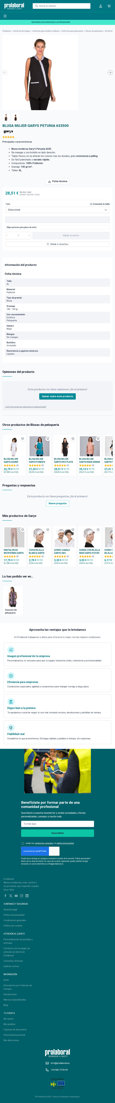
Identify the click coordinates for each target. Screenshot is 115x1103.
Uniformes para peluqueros (72, 31)
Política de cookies (13, 925)
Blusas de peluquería (94, 31)
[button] (6, 117)
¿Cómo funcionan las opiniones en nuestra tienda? (25, 407)
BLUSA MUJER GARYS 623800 (11, 460)
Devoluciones (10, 994)
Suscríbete (57, 833)
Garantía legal (10, 909)
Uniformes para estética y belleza (45, 31)
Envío (6, 980)
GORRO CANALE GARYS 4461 (62, 551)
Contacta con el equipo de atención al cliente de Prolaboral (17, 952)
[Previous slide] (4, 72)
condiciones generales (44, 843)
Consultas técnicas (13, 961)
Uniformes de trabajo (21, 31)
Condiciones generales (15, 920)
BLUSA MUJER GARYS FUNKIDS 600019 (37, 460)
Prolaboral (6, 31)
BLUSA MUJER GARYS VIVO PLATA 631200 (63, 460)
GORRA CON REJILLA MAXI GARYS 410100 (89, 551)
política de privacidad (65, 843)
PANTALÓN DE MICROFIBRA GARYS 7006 (14, 551)
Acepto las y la (50, 843)
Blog (6, 1005)
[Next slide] (110, 72)
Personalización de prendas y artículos (18, 941)
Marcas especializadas (15, 999)
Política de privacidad (14, 915)
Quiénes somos (11, 966)
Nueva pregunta (57, 503)
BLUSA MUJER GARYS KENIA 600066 (89, 460)
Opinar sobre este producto (57, 396)
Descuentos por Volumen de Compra (18, 987)
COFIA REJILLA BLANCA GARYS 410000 (36, 551)
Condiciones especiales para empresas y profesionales (38, 22)
